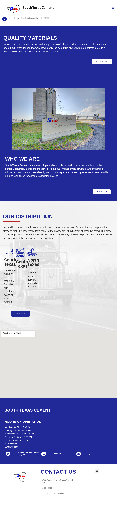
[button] (113, 8)
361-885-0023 (56, 453)
